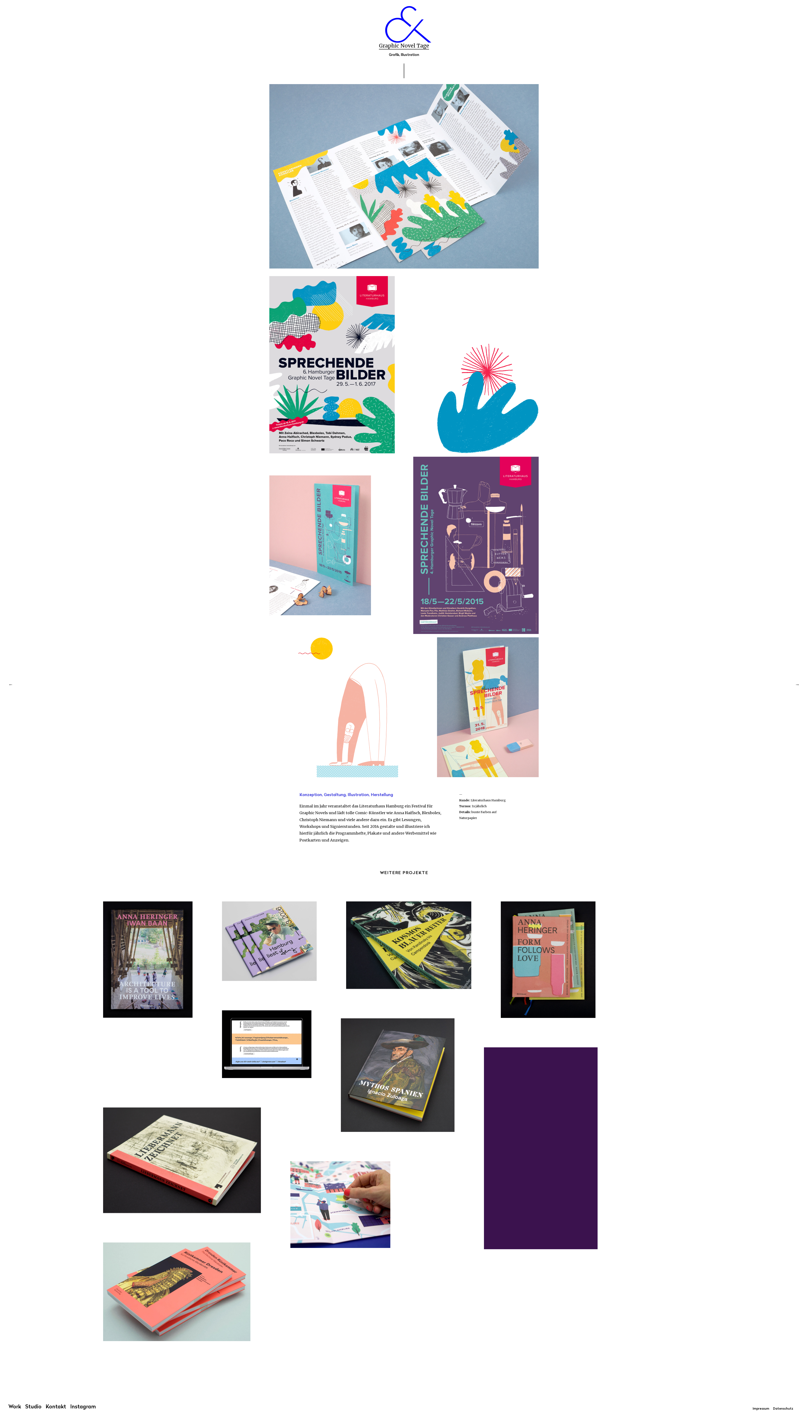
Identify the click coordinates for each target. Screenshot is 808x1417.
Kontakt (56, 1407)
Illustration (410, 55)
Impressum (761, 1408)
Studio (33, 1407)
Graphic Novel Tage (404, 45)
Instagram (83, 1407)
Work (14, 1407)
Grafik (394, 55)
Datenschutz (783, 1408)
